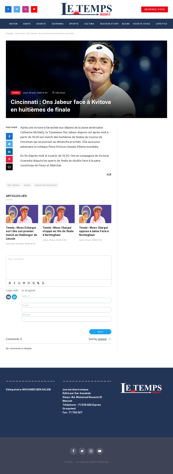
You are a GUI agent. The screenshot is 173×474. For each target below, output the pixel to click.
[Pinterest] (9, 159)
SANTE (27, 24)
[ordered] (28, 283)
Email (25, 305)
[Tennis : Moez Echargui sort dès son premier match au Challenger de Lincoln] (22, 214)
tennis (27, 185)
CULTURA (89, 24)
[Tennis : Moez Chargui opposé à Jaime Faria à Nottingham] (95, 214)
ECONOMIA (58, 24)
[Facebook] (9, 136)
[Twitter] (9, 144)
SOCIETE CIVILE (141, 24)
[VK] (8, 296)
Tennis (15, 93)
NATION (13, 24)
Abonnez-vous (154, 9)
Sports (73, 24)
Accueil (9, 33)
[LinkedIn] (9, 151)
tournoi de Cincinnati (46, 185)
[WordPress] (14, 296)
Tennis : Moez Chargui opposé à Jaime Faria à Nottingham (94, 231)
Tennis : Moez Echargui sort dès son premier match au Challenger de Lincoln (21, 233)
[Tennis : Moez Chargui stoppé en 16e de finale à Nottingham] (59, 214)
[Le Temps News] (86, 9)
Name (26, 296)
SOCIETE (41, 24)
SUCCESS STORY (109, 24)
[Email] (9, 166)
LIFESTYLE (161, 24)
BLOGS (126, 24)
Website (26, 314)
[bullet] (33, 283)
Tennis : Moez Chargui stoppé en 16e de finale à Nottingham (58, 231)
